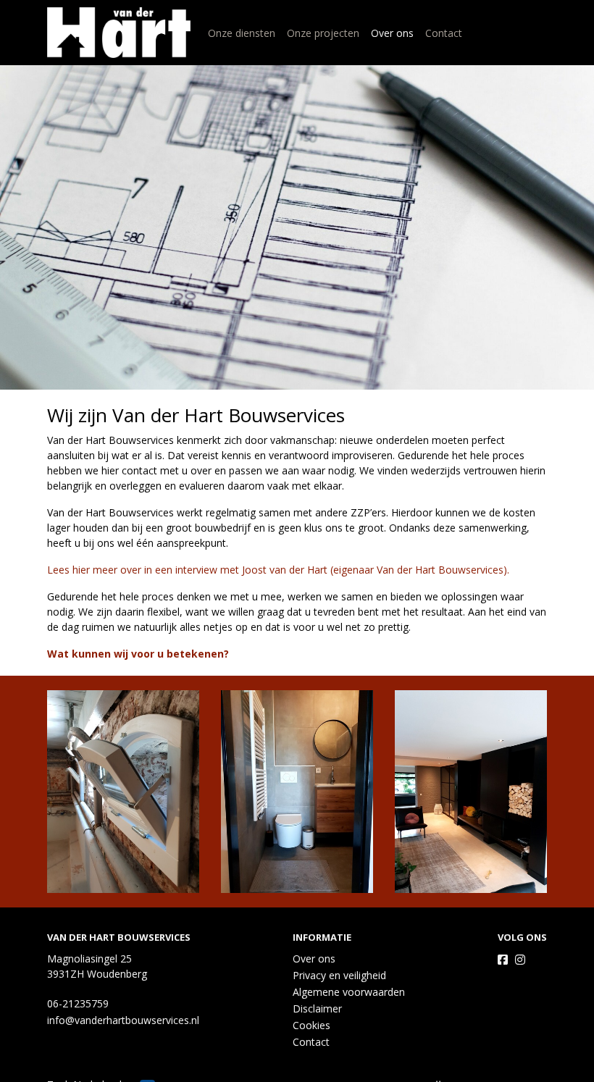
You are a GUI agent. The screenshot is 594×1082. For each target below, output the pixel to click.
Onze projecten (323, 33)
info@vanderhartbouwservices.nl (123, 1020)
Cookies (311, 1025)
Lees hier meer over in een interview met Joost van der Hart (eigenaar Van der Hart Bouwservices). (278, 569)
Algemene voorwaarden (349, 992)
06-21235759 (78, 1003)
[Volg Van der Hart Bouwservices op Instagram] (520, 960)
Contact (443, 33)
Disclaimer (317, 1008)
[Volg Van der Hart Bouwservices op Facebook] (503, 960)
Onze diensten (241, 33)
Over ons (392, 33)
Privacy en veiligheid (339, 975)
